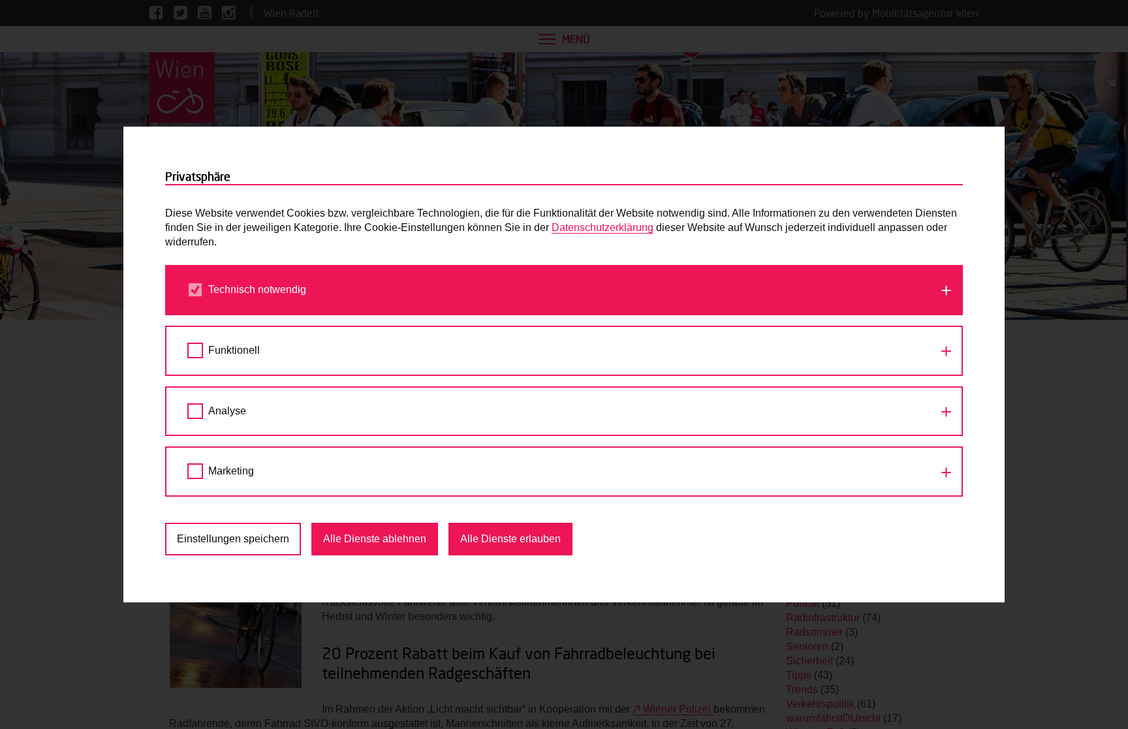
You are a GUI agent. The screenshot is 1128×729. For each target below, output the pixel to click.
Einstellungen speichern (233, 538)
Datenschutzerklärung (602, 227)
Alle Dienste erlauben (510, 538)
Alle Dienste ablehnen (374, 538)
